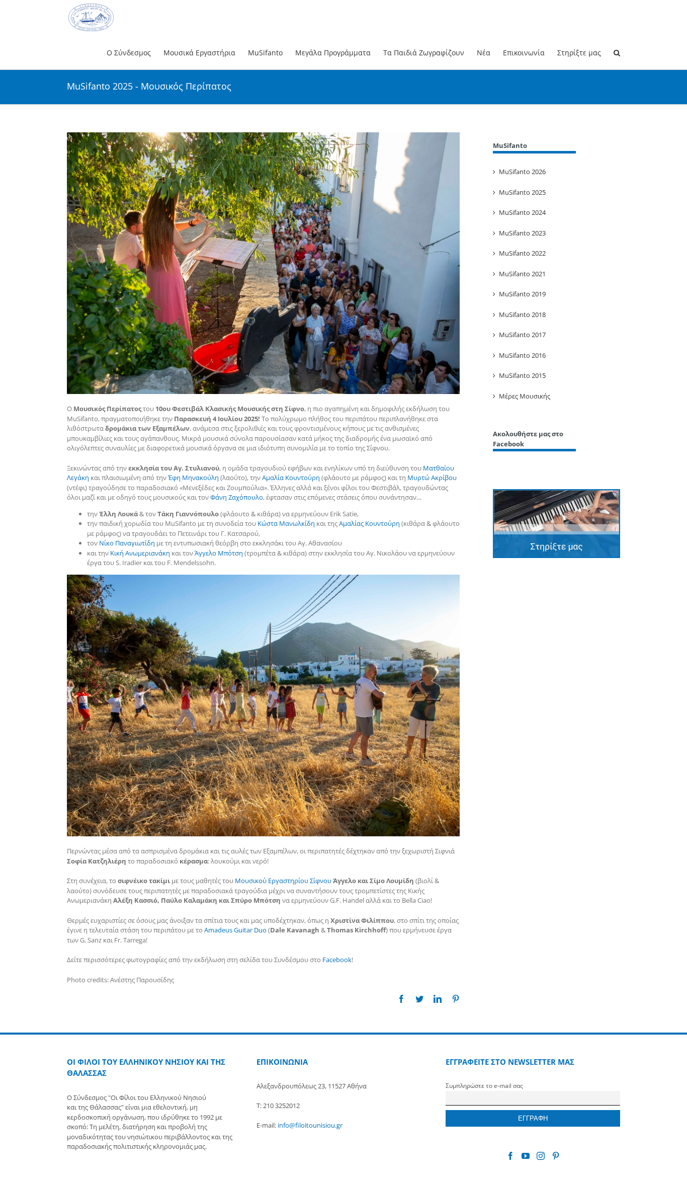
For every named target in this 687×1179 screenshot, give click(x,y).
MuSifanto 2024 (522, 212)
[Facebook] (510, 1156)
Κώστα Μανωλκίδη (286, 523)
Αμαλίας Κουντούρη (369, 523)
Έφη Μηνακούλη (193, 477)
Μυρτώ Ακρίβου (432, 477)
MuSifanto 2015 (522, 375)
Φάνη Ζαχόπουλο (236, 497)
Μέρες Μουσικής (524, 396)
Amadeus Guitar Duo (235, 929)
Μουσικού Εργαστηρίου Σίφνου (283, 880)
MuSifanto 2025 (522, 192)
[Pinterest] (556, 1156)
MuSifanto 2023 (522, 233)
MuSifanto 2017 (522, 334)
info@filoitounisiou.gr (310, 1125)
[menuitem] (135, 52)
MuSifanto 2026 (522, 171)
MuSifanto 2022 (522, 253)
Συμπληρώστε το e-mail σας (484, 1085)
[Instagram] (541, 1156)
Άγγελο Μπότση (219, 553)
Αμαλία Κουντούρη (291, 477)
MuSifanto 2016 (522, 355)
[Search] (617, 52)
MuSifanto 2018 (522, 314)
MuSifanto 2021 (522, 273)
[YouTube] (526, 1156)
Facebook (337, 959)
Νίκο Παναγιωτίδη (127, 542)
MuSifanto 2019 (522, 293)
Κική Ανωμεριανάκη (140, 553)
